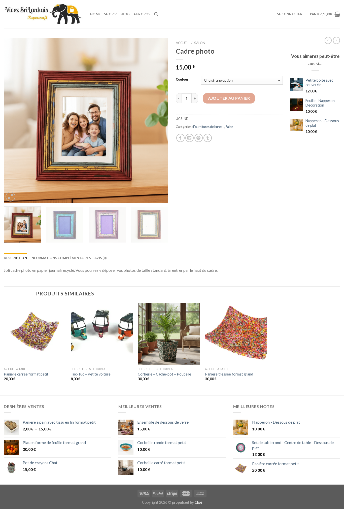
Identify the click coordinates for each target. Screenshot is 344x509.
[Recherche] (156, 14)
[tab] (15, 258)
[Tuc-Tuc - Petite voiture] (102, 334)
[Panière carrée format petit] (35, 334)
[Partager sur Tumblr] (207, 138)
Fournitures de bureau (208, 127)
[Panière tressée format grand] (236, 334)
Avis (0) (100, 258)
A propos (142, 14)
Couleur (182, 79)
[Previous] (13, 120)
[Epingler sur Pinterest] (198, 138)
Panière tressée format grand (229, 374)
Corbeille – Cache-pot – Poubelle (164, 374)
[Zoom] (10, 196)
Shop (109, 14)
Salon (199, 43)
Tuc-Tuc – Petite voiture (91, 374)
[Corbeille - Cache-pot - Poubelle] (169, 334)
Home (95, 14)
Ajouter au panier (229, 98)
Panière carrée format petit (26, 374)
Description (15, 258)
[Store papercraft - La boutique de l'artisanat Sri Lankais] (43, 14)
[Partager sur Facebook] (180, 138)
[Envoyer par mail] (189, 138)
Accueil (182, 43)
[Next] (158, 120)
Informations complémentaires (60, 258)
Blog (125, 14)
